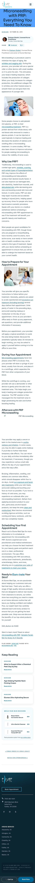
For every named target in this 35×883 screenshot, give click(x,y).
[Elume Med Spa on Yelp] (15, 812)
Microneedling (7, 645)
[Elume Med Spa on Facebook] (4, 812)
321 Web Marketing (10, 867)
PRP (15, 645)
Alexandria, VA (6, 829)
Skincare (5, 32)
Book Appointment (11, 789)
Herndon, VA (6, 851)
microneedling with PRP (11, 635)
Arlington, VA (6, 833)
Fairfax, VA (5, 847)
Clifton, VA (5, 844)
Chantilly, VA (6, 840)
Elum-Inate (18, 574)
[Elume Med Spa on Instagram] (10, 812)
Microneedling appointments (13, 358)
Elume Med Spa (7, 4)
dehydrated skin (8, 187)
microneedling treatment (11, 127)
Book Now (26, 879)
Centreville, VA (7, 837)
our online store (25, 737)
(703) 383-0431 (9, 799)
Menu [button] (30, 4)
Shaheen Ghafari (15, 50)
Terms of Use (15, 869)
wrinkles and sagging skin (12, 63)
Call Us (9, 879)
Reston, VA (5, 855)
